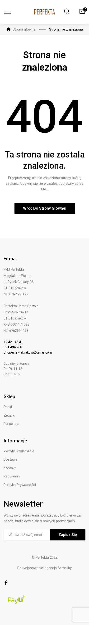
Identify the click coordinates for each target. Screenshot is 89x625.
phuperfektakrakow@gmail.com (28, 352)
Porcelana (11, 424)
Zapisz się (67, 534)
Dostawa (10, 459)
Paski (8, 407)
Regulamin (12, 476)
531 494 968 (13, 347)
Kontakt (10, 468)
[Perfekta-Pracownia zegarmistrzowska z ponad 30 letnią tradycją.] (44, 12)
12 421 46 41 (13, 342)
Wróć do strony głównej (44, 208)
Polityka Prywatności (20, 485)
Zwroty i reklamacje (19, 451)
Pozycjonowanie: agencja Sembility (44, 568)
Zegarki (9, 415)
